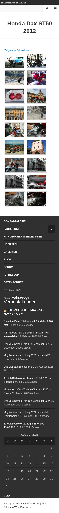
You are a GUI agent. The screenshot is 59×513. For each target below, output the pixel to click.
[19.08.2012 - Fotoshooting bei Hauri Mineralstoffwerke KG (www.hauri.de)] (36, 113)
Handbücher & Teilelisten (23, 236)
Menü (55, 8)
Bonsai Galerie (15, 221)
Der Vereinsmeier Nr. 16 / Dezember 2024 (27, 401)
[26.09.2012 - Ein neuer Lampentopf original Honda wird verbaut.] (36, 78)
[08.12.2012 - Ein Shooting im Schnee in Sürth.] (36, 61)
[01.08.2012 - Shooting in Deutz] (14, 165)
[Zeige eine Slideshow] (16, 50)
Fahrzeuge (12, 229)
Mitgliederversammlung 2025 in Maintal (26, 355)
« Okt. (7, 496)
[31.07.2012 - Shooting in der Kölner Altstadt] (14, 182)
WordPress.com (23, 507)
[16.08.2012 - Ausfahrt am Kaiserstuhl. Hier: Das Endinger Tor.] (36, 147)
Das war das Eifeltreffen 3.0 (19, 366)
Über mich (11, 244)
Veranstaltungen (20, 301)
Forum (8, 267)
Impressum (11, 274)
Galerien (10, 252)
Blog (7, 259)
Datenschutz (13, 282)
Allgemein (7, 298)
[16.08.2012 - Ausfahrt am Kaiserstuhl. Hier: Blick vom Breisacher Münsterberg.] (14, 147)
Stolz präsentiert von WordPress (22, 503)
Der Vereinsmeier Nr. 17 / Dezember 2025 (27, 344)
